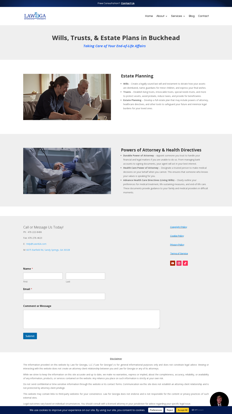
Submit (30, 336)
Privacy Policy (177, 245)
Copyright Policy (178, 227)
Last (68, 281)
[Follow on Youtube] (172, 263)
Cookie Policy (177, 236)
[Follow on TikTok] (185, 263)
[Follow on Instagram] (178, 263)
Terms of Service (179, 253)
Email (27, 289)
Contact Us (127, 3)
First (25, 281)
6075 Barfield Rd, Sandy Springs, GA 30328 (48, 249)
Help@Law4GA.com (36, 243)
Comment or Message (37, 306)
